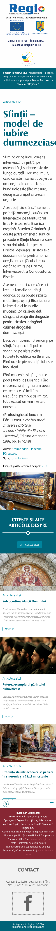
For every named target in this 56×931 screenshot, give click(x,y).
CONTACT (28, 870)
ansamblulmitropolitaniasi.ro (28, 927)
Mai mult (9, 629)
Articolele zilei (12, 102)
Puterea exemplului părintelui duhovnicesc (23, 687)
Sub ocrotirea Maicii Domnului (24, 601)
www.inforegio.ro (40, 839)
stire (44, 466)
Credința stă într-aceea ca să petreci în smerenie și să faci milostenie (27, 774)
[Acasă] (6, 804)
